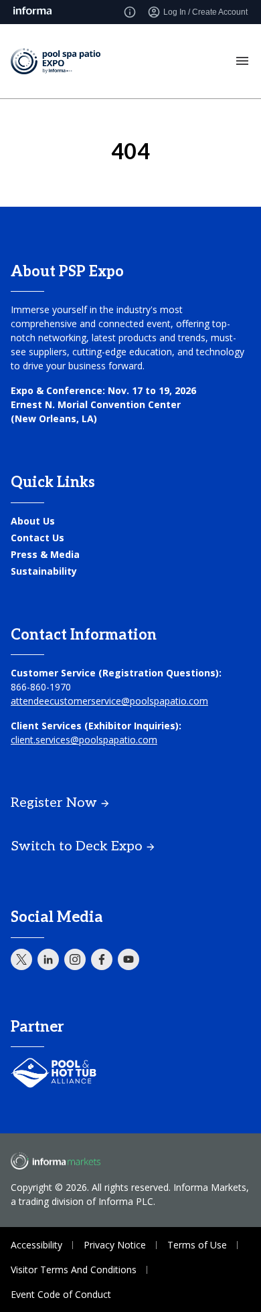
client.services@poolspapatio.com (84, 739)
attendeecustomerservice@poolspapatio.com (109, 700)
